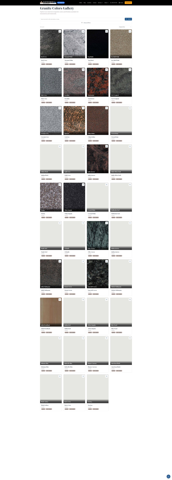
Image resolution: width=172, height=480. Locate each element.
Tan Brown (91, 98)
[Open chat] (168, 476)
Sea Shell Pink (115, 60)
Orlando (67, 252)
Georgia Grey (45, 137)
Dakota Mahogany (116, 290)
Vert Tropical (115, 98)
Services (100, 2)
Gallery (80, 2)
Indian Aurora (115, 252)
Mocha (43, 213)
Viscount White (69, 60)
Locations (89, 2)
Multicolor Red (115, 213)
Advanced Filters (87, 22)
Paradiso (67, 98)
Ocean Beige (114, 137)
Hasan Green (68, 290)
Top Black (91, 60)
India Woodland (45, 328)
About (106, 2)
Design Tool (61, 2)
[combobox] (125, 27)
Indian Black (44, 175)
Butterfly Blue (69, 367)
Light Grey (68, 175)
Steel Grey (44, 60)
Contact (94, 2)
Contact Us (128, 2)
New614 (90, 405)
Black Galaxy (45, 405)
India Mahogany (45, 290)
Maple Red (44, 252)
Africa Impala (92, 328)
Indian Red (68, 328)
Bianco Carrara (92, 367)
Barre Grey (68, 405)
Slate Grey (44, 98)
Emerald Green (92, 290)
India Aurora (91, 175)
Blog (85, 2)
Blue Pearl (114, 328)
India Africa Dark (116, 175)
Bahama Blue (45, 367)
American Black (115, 367)
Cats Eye (67, 137)
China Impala (68, 213)
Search (129, 19)
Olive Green (91, 252)
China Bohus (91, 137)
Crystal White (92, 213)
